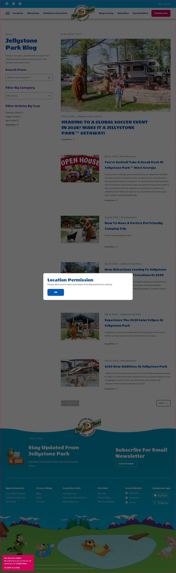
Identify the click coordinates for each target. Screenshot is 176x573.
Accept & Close (12, 568)
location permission (70, 280)
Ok (59, 293)
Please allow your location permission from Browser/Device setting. (79, 284)
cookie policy (21, 564)
